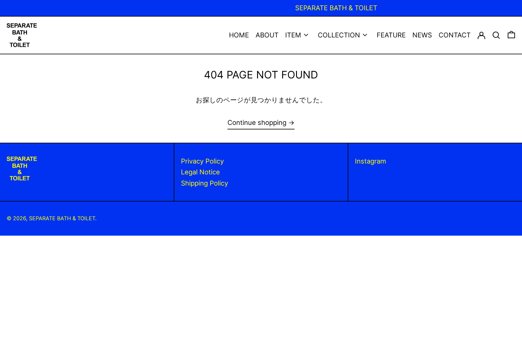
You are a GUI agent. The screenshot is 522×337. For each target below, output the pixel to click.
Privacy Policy (202, 161)
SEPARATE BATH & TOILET (62, 218)
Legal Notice (200, 172)
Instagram (370, 161)
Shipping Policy (204, 183)
